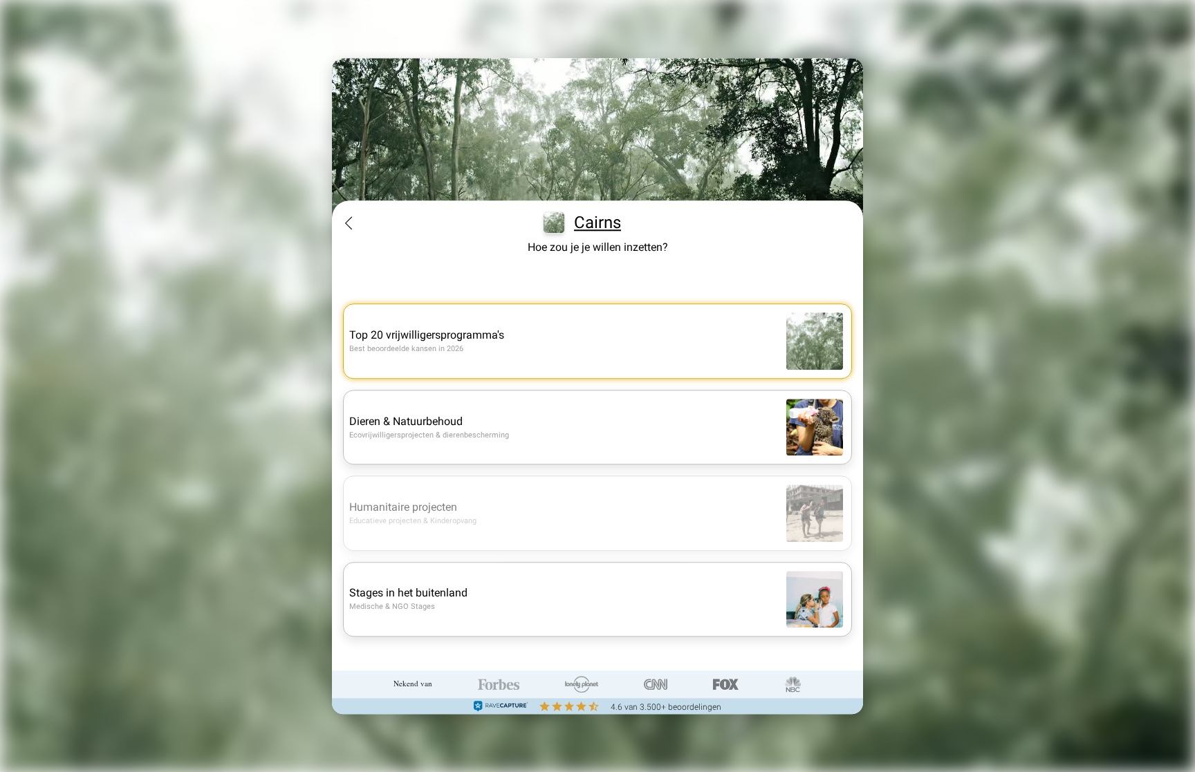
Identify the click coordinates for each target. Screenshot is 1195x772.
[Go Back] (348, 223)
